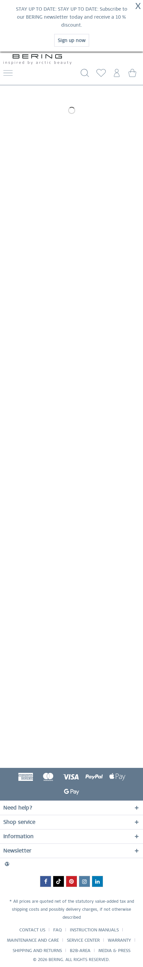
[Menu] (8, 75)
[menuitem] (21, 75)
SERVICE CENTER (83, 940)
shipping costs (25, 909)
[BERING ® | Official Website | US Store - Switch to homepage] (37, 59)
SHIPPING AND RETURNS (37, 950)
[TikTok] (58, 881)
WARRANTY (119, 940)
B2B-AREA (80, 950)
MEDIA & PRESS (114, 950)
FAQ (57, 929)
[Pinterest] (71, 881)
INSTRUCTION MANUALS (94, 929)
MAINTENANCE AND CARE (33, 940)
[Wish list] (99, 75)
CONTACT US (32, 929)
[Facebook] (45, 881)
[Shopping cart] (132, 75)
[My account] (116, 75)
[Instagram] (84, 881)
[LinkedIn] (97, 881)
